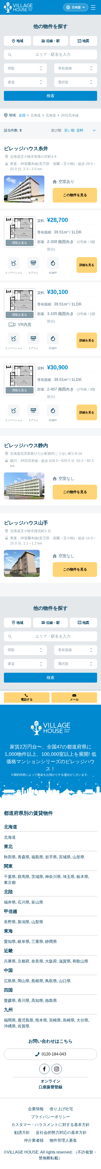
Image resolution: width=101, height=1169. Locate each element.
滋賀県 (65, 961)
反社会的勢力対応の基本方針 (61, 1132)
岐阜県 (23, 941)
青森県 (23, 857)
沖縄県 (10, 1026)
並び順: (56, 130)
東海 (8, 931)
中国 (8, 970)
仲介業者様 (34, 1140)
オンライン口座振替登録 (50, 1084)
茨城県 (37, 877)
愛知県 (10, 941)
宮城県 (65, 857)
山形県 (78, 857)
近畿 (8, 950)
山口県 (65, 981)
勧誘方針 (22, 1132)
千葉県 (10, 877)
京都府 (23, 961)
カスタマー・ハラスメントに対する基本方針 (50, 1125)
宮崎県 (55, 1020)
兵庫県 (10, 961)
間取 (11, 68)
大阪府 (51, 961)
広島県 (10, 981)
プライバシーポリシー (50, 1117)
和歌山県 (80, 961)
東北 (8, 846)
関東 (8, 866)
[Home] (50, 727)
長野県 (10, 922)
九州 (8, 1009)
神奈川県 (53, 877)
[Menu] (93, 7)
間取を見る (19, 243)
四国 (8, 990)
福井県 (10, 902)
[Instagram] (56, 1069)
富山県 (37, 902)
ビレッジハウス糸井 (26, 148)
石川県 (23, 902)
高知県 (37, 1000)
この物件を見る (75, 195)
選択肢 (63, 82)
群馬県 (23, 877)
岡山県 (23, 981)
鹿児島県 (25, 1020)
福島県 (37, 857)
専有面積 (65, 68)
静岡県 (51, 941)
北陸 (8, 891)
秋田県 (10, 857)
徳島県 (51, 1000)
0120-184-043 (54, 1054)
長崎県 (69, 1020)
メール (74, 699)
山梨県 (37, 922)
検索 (50, 96)
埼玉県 (69, 877)
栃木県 (82, 877)
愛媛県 (10, 1000)
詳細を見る (86, 265)
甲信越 (10, 911)
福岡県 (10, 1020)
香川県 (23, 1000)
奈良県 (37, 961)
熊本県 (41, 1020)
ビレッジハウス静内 (26, 445)
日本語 (76, 7)
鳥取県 (51, 981)
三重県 (37, 941)
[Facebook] (44, 1069)
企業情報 (36, 1109)
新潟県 (23, 922)
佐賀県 (23, 1026)
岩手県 (51, 857)
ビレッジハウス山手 (26, 523)
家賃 (11, 82)
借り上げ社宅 (61, 1109)
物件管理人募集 (63, 1140)
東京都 (10, 882)
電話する (27, 699)
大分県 (82, 1020)
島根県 (37, 981)
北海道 (10, 826)
